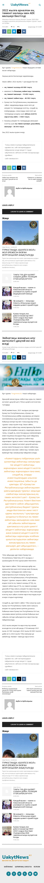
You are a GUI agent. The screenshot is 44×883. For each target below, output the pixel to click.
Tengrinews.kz (16, 68)
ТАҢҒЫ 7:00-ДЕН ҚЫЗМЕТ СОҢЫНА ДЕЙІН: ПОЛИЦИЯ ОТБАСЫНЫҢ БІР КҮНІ (25, 276)
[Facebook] (4, 31)
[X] (19, 31)
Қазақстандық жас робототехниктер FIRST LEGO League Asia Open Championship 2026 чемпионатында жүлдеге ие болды (25, 318)
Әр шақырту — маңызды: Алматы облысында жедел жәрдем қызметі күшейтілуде (25, 303)
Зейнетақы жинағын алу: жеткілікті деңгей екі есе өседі (10, 179)
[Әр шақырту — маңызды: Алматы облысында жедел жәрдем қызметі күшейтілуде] (7, 304)
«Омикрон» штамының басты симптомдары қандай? (34, 179)
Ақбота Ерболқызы (24, 188)
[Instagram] (14, 874)
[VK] (24, 31)
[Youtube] (35, 874)
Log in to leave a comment (22, 212)
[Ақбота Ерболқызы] (9, 191)
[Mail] (19, 874)
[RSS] (25, 874)
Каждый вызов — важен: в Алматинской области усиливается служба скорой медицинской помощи (25, 290)
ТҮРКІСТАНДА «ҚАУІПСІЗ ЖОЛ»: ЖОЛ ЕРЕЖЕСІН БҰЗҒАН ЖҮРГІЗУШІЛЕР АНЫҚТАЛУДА (19, 252)
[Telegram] (14, 31)
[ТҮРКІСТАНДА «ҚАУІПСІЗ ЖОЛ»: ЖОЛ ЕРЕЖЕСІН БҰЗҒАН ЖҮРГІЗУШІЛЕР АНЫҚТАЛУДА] (20, 233)
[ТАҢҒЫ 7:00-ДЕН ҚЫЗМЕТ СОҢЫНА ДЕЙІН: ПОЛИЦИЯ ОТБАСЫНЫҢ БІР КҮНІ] (7, 278)
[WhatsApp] (9, 31)
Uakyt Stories (6, 247)
